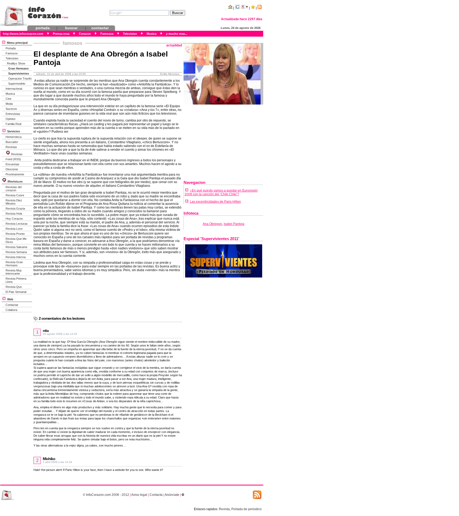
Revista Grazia (15, 208)
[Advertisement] (223, 140)
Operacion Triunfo (20, 78)
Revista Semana (16, 252)
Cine (8, 98)
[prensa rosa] (8, 499)
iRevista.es (15, 181)
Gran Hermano (18, 68)
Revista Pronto (15, 233)
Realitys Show (16, 63)
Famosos (12, 53)
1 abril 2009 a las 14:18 (57, 462)
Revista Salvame (16, 247)
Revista (224, 509)
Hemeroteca (14, 136)
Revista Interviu (16, 257)
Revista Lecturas (17, 223)
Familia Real (13, 123)
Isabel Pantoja (234, 224)
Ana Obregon (212, 224)
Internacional (14, 88)
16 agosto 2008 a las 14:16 (60, 333)
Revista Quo (14, 286)
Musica (10, 93)
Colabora (11, 309)
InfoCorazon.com (98, 495)
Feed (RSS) (13, 159)
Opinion (10, 118)
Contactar (12, 304)
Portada (11, 48)
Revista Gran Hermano (14, 264)
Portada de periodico (246, 509)
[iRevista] (8, 154)
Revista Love (14, 228)
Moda (9, 103)
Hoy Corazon (14, 218)
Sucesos (11, 108)
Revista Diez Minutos (14, 202)
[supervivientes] (223, 276)
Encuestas (12, 164)
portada (43, 28)
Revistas (11, 147)
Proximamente (15, 174)
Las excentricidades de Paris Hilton (215, 201)
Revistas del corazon (14, 188)
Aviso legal (139, 495)
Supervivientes (18, 73)
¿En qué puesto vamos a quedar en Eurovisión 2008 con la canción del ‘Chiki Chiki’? (221, 192)
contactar (100, 28)
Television (12, 58)
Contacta (156, 495)
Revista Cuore (15, 195)
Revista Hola (14, 213)
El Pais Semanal (16, 291)
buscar (71, 28)
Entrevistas (13, 113)
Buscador (12, 142)
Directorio (12, 169)
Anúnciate (172, 495)
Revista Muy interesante (14, 272)
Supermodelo (16, 83)
